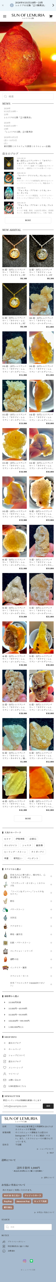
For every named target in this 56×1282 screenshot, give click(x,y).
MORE (28, 220)
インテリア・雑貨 (18, 967)
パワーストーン (17, 909)
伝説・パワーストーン (20, 943)
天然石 (13, 918)
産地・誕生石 (16, 934)
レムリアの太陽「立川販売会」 (18, 117)
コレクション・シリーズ (21, 951)
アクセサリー (16, 926)
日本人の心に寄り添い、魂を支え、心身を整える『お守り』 (27, 876)
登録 (48, 1106)
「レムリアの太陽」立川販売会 (18, 131)
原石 (12, 901)
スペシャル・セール (19, 976)
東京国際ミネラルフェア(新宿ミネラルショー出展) (27, 146)
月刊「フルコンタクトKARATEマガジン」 (27, 984)
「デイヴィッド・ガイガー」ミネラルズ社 (27, 884)
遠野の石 (14, 959)
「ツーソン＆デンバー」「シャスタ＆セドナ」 (27, 892)
